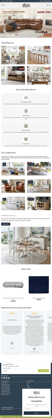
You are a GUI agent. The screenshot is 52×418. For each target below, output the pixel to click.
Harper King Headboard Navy (39, 298)
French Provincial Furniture (6, 388)
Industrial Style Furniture (5, 391)
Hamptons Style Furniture (5, 390)
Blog (27, 384)
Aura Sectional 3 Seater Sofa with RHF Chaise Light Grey (13, 298)
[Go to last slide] (4, 333)
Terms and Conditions (19, 416)
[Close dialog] (49, 390)
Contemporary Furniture (5, 384)
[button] (50, 5)
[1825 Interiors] (26, 5)
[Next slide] (48, 333)
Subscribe (36, 413)
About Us (28, 382)
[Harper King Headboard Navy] (39, 285)
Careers (28, 385)
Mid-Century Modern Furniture (6, 393)
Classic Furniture (4, 382)
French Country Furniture (5, 387)
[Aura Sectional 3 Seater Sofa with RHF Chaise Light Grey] (13, 285)
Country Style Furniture (5, 385)
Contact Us (29, 387)
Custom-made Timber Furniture (6, 409)
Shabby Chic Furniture (5, 394)
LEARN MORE (6, 224)
